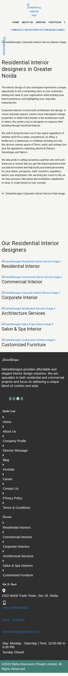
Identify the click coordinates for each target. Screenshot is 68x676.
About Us (27, 22)
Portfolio (55, 22)
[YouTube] (22, 398)
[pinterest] (17, 398)
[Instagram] (14, 398)
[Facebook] (10, 398)
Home (15, 22)
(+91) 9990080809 (15, 607)
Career (59, 30)
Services (41, 22)
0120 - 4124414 (13, 620)
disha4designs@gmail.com (21, 631)
